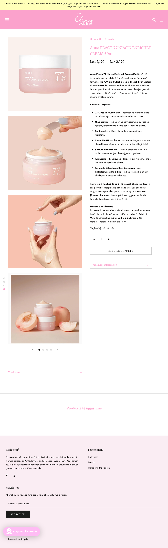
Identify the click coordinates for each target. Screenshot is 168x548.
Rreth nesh (93, 457)
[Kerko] (154, 19)
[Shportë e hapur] (161, 20)
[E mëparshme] (32, 349)
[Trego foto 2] (43, 350)
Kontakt (91, 462)
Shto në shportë (120, 251)
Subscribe (17, 514)
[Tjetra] (57, 349)
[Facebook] (104, 228)
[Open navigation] (7, 19)
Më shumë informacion (105, 264)
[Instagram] (7, 476)
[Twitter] (108, 228)
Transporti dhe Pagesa (99, 467)
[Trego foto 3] (47, 350)
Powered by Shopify (18, 539)
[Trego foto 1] (39, 350)
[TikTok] (14, 476)
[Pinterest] (113, 228)
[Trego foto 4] (51, 350)
